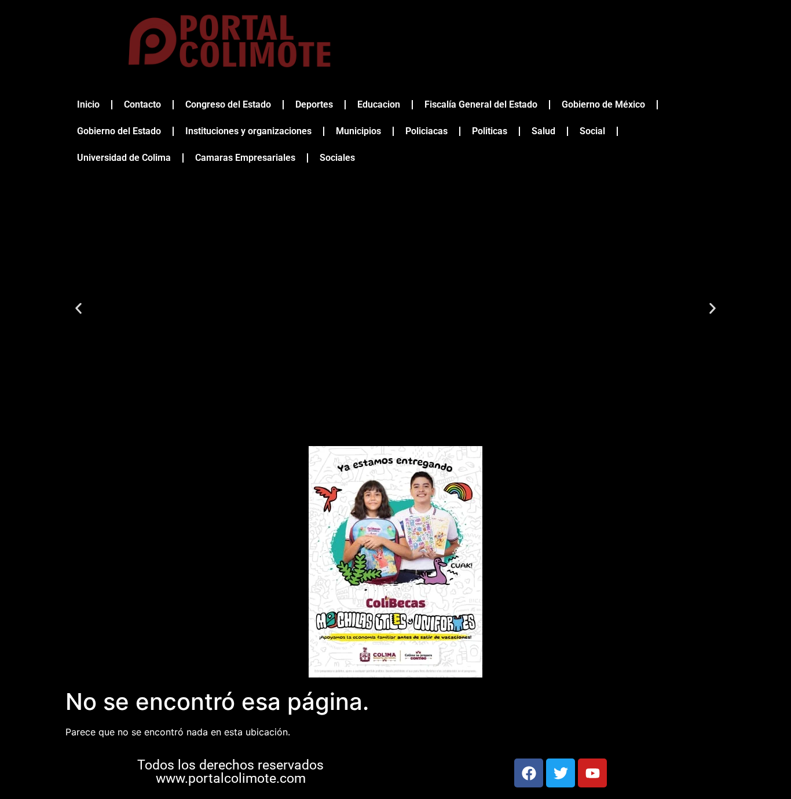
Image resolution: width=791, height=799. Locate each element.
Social (592, 131)
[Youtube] (592, 773)
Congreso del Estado (228, 104)
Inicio (88, 104)
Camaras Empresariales (245, 157)
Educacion (378, 104)
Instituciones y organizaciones (248, 131)
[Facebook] (528, 773)
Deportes (314, 104)
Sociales (337, 157)
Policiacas (426, 131)
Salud (543, 131)
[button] (78, 308)
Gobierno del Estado (119, 131)
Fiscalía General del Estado (480, 104)
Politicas (489, 131)
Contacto (142, 104)
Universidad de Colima (124, 157)
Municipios (358, 131)
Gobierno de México (603, 104)
